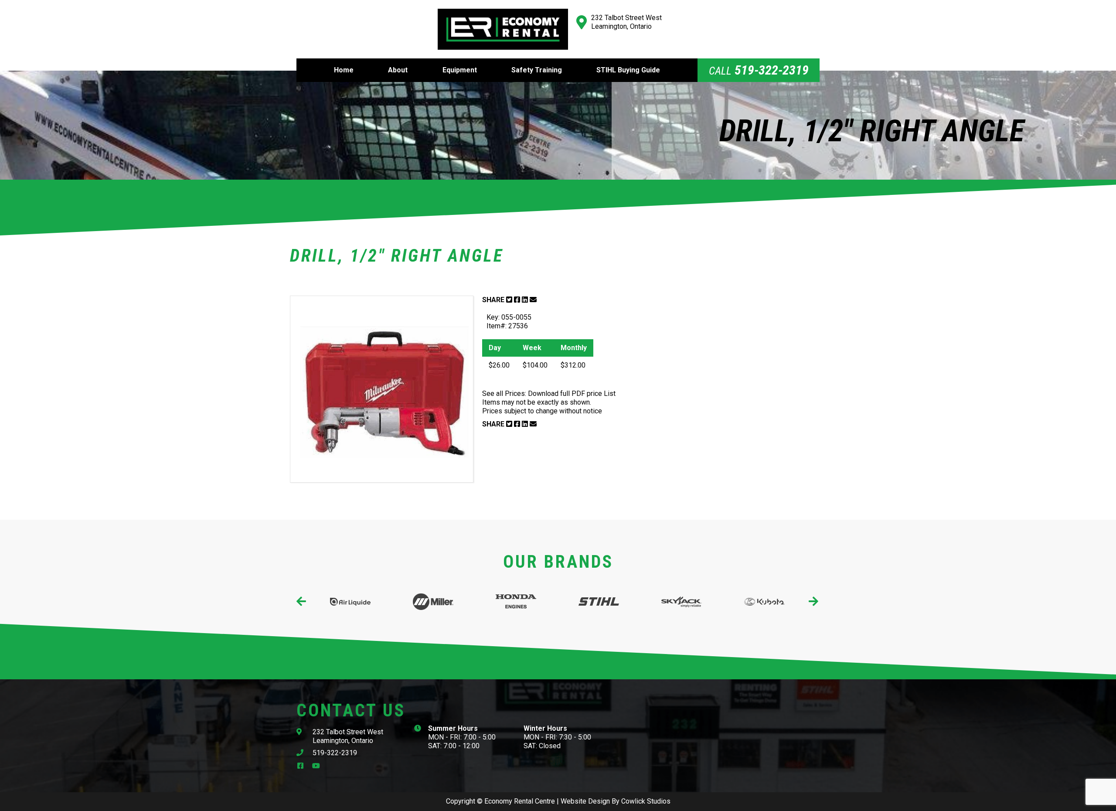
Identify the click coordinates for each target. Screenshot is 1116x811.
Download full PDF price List (572, 393)
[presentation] (301, 601)
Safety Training (536, 70)
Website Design (585, 801)
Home (344, 70)
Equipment (459, 70)
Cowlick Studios (645, 801)
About (398, 70)
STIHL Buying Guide (628, 70)
